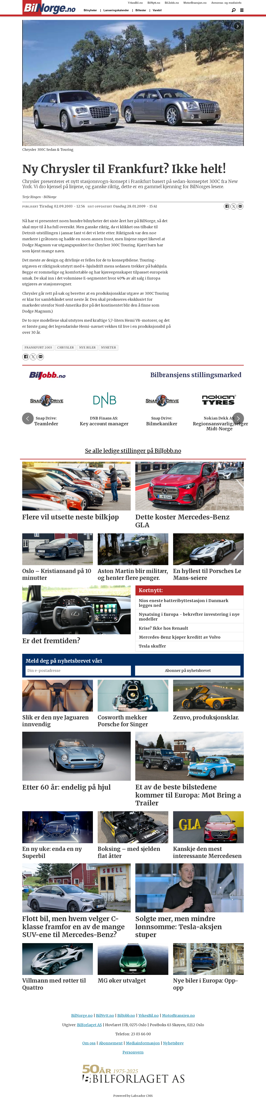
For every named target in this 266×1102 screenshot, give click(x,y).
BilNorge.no (82, 1015)
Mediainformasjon (143, 1043)
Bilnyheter (90, 10)
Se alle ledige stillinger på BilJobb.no (133, 450)
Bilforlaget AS (89, 1025)
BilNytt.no (154, 2)
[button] (28, 418)
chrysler (65, 347)
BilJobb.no (172, 2)
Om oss (89, 1043)
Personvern (133, 1052)
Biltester (140, 10)
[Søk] (233, 10)
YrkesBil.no (135, 2)
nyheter (108, 347)
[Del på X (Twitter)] (233, 206)
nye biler (87, 347)
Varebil (157, 10)
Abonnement (111, 1043)
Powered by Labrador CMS (133, 1096)
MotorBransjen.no (195, 2)
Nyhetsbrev (173, 1043)
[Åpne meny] (242, 10)
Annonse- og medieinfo (226, 2)
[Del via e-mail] (240, 206)
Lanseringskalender (116, 10)
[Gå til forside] (48, 7)
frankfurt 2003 (38, 347)
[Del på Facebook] (227, 206)
